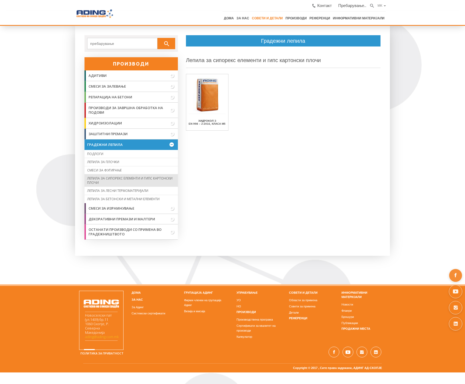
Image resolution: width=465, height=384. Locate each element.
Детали (319, 298)
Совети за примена (327, 292)
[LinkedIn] (455, 324)
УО (239, 286)
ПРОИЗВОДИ (379, 15)
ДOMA (86, 278)
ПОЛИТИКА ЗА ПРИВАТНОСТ (26, 343)
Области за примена (328, 286)
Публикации (400, 304)
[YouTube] (455, 291)
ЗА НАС (330, 15)
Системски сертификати (98, 299)
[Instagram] (455, 307)
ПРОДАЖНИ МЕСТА (406, 310)
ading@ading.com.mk (27, 321)
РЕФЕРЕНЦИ (401, 15)
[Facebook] (455, 275)
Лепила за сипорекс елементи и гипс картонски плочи (228, 59)
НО (239, 292)
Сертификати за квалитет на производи (264, 311)
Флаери (397, 292)
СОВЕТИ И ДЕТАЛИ (353, 15)
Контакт (407, 4)
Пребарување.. (430, 4)
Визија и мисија (169, 292)
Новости (397, 286)
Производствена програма (255, 305)
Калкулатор (244, 317)
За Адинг (88, 293)
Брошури (398, 298)
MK (455, 3)
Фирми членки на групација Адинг (182, 286)
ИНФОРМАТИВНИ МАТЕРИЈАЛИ (436, 15)
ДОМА (317, 15)
